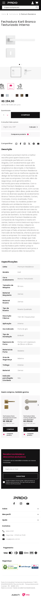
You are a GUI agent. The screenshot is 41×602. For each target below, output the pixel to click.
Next (38, 405)
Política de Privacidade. (13, 484)
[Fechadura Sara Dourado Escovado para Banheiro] (10, 404)
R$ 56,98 (9, 105)
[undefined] (20, 46)
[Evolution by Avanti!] (16, 595)
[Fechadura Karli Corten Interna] (17, 95)
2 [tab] (21, 64)
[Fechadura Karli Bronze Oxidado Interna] (22, 95)
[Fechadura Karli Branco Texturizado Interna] (12, 95)
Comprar (25, 115)
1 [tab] (19, 64)
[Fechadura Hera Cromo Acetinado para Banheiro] (31, 404)
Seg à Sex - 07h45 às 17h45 (16, 535)
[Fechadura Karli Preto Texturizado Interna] (27, 95)
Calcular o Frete (20, 127)
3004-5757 (10, 531)
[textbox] (20, 7)
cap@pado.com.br (13, 539)
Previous (2, 405)
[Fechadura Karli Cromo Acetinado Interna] (2, 95)
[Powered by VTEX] (25, 594)
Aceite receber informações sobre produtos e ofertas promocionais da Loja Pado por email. (20, 482)
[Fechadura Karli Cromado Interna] (7, 95)
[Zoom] (16, 72)
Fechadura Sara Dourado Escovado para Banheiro (10, 417)
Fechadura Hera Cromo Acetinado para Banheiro (29, 417)
